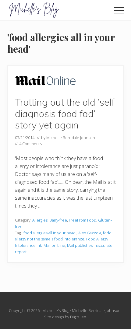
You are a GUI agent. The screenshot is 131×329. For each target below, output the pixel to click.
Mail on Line (54, 245)
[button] (119, 10)
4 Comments (30, 143)
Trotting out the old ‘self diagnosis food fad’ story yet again (65, 113)
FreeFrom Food (82, 220)
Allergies (40, 220)
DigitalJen (78, 317)
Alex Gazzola (89, 233)
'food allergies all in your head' (49, 233)
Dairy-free (58, 220)
